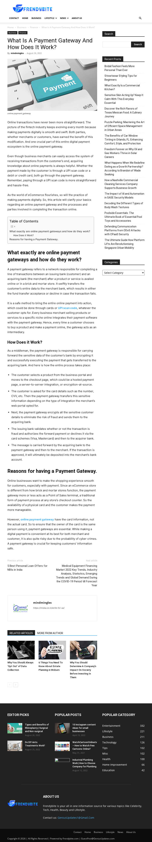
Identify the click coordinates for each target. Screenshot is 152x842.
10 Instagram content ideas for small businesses (84, 728)
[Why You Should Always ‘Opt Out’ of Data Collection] (21, 650)
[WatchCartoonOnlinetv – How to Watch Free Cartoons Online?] (62, 746)
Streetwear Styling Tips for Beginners (121, 77)
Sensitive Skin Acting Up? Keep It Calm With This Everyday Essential (124, 99)
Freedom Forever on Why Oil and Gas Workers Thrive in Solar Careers (123, 153)
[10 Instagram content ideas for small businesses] (62, 728)
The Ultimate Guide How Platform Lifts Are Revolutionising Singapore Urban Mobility (125, 244)
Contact (14, 18)
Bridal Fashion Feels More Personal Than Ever (120, 68)
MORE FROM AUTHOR (50, 633)
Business (36, 18)
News (63, 18)
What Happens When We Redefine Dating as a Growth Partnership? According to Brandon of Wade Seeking (125, 168)
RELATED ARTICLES (21, 633)
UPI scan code (67, 308)
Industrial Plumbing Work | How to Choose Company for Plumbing (84, 763)
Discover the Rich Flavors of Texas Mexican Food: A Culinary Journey (123, 112)
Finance (34, 27)
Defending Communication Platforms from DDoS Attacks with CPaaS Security (123, 230)
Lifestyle (49, 18)
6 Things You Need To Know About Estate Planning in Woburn (51, 666)
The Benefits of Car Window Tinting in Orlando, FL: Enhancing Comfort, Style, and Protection (124, 139)
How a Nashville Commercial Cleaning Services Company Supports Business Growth (121, 184)
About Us (77, 18)
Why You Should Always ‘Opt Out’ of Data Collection (20, 666)
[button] (140, 18)
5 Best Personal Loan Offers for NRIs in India (27, 567)
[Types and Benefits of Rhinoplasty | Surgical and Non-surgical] (14, 728)
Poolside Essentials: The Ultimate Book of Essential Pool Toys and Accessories (123, 216)
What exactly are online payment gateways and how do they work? (49, 231)
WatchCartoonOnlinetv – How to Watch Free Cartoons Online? (84, 745)
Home (25, 18)
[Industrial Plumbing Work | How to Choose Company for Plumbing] (62, 763)
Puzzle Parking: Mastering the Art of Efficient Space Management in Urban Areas (124, 126)
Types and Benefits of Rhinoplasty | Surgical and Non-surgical (37, 728)
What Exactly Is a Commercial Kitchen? (122, 87)
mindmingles (17, 53)
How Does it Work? (23, 235)
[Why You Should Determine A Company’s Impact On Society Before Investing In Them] (83, 650)
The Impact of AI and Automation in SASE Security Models (124, 195)
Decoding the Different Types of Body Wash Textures (124, 205)
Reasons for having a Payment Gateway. (33, 239)
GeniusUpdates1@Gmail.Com (76, 817)
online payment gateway (37, 519)
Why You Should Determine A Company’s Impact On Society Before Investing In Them (83, 670)
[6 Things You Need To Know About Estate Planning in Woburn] (52, 650)
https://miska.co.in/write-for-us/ (49, 608)
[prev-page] (9, 684)
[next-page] (15, 684)
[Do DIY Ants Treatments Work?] (14, 746)
